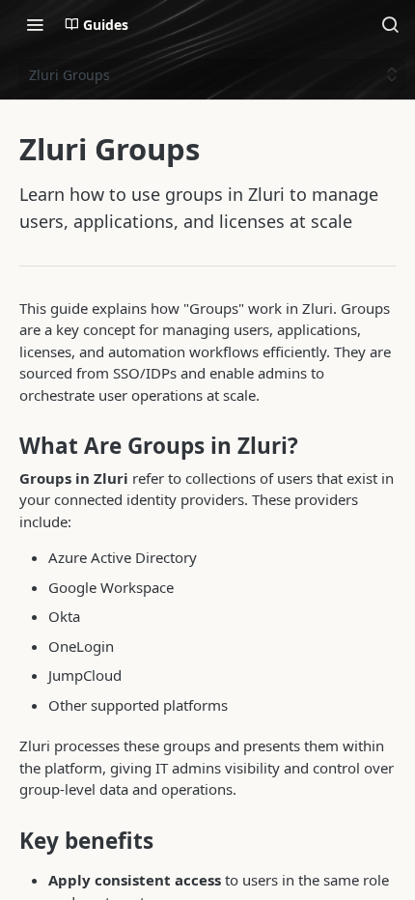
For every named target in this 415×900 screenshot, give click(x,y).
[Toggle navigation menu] (34, 24)
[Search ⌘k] (389, 24)
